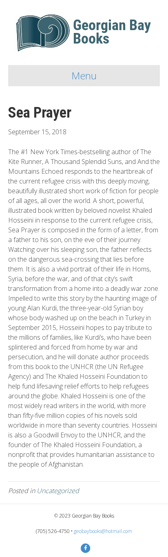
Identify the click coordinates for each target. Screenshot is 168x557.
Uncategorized (58, 490)
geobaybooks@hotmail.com (103, 531)
